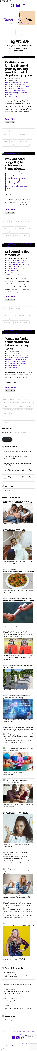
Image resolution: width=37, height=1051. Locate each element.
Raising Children (11, 1033)
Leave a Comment (13, 97)
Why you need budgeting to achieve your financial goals (15, 163)
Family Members (18, 85)
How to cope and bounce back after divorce (17, 1001)
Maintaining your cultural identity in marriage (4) (18, 471)
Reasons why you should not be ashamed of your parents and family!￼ (17, 992)
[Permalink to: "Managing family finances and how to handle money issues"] (18, 332)
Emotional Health (21, 83)
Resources (22, 93)
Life (7, 89)
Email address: (7, 433)
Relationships (11, 93)
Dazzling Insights (23, 1043)
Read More (10, 119)
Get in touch (18, 1034)
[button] (19, 32)
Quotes (29, 1033)
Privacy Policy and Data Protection (18, 1045)
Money (21, 89)
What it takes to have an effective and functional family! (16, 457)
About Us (12, 1031)
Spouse (5, 413)
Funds (24, 402)
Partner (5, 141)
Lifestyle (13, 89)
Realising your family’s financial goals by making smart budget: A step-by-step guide (18, 68)
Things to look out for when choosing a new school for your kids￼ (17, 976)
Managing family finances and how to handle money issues (17, 343)
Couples (9, 83)
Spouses (9, 366)
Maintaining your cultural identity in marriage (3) (18, 478)
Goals (28, 358)
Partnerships (24, 141)
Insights (22, 1033)
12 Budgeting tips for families (17, 253)
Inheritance (24, 87)
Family (8, 85)
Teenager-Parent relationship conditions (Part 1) (18, 451)
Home (5, 1031)
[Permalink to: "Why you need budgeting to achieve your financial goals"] (18, 153)
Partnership (20, 91)
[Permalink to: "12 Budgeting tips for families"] (18, 245)
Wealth (9, 95)
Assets (5, 399)
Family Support (12, 87)
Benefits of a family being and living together (17, 984)
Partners (9, 91)
